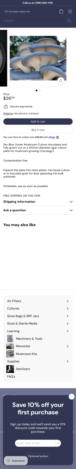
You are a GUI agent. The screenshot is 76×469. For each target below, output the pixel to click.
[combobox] (38, 20)
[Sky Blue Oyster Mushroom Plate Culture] (20, 256)
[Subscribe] (58, 443)
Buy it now (38, 130)
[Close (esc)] (72, 396)
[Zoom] (60, 81)
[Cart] (61, 11)
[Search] (69, 20)
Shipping (8, 113)
